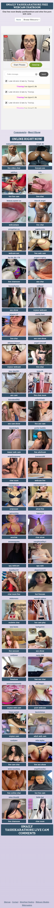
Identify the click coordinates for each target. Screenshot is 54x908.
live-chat (40, 196)
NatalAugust (14, 484)
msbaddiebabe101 (14, 144)
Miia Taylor (40, 740)
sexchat (14, 537)
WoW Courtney (14, 768)
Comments (20, 132)
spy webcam (14, 565)
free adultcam (40, 452)
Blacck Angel (40, 200)
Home (18, 19)
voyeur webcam (40, 310)
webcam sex (14, 253)
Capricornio (40, 229)
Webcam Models (42, 902)
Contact (15, 902)
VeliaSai (40, 286)
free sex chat (40, 679)
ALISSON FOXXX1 (14, 342)
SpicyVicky (14, 513)
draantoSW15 (40, 570)
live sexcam (14, 651)
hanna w (40, 513)
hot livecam (40, 594)
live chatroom (14, 281)
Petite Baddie (40, 428)
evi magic (40, 683)
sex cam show (40, 338)
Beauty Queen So (14, 200)
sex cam (13, 395)
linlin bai (40, 797)
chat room (14, 480)
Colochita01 (40, 399)
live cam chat (14, 764)
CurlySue (14, 655)
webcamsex (14, 224)
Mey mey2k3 (14, 371)
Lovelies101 (14, 570)
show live (40, 509)
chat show (40, 537)
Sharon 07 (14, 314)
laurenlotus (40, 712)
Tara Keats (14, 626)
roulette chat (14, 622)
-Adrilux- (14, 172)
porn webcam (40, 707)
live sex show (40, 764)
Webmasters (27, 905)
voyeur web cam (14, 707)
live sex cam (40, 423)
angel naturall (40, 342)
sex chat (40, 281)
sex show (14, 310)
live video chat (14, 168)
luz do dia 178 (14, 257)
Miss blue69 (14, 797)
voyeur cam (14, 736)
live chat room (40, 395)
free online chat (14, 793)
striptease (14, 509)
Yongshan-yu (14, 229)
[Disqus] (27, 868)
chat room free (14, 594)
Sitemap (7, 902)
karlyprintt (40, 626)
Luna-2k (40, 371)
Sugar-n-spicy (40, 257)
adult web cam (40, 736)
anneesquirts (14, 541)
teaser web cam (14, 452)
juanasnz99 (40, 456)
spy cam (40, 565)
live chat (40, 224)
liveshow (14, 679)
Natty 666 (40, 655)
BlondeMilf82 (14, 399)
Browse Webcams (31, 19)
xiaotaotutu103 (40, 484)
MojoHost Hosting (27, 902)
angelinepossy (14, 456)
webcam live (40, 480)
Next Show (34, 132)
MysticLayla (14, 428)
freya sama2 (14, 712)
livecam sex (40, 168)
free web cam (40, 253)
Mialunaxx (14, 598)
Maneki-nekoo (40, 598)
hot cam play (40, 622)
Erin (40, 172)
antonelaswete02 (14, 683)
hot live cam (14, 196)
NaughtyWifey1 (40, 541)
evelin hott (40, 314)
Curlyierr (13, 740)
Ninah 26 (40, 144)
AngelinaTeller (40, 768)
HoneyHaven (14, 286)
